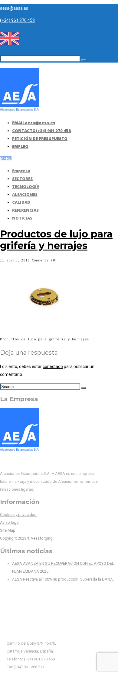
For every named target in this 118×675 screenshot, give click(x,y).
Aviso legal (9, 522)
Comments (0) (44, 260)
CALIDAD (21, 202)
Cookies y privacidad (18, 514)
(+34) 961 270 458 (17, 20)
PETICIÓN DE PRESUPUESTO (39, 138)
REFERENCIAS (25, 210)
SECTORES (22, 178)
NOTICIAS (22, 218)
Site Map (7, 530)
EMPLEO (20, 146)
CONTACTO (41, 130)
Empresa (21, 170)
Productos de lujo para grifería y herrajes (56, 239)
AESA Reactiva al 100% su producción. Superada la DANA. (63, 579)
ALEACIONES (25, 194)
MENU (5, 158)
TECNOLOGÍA (25, 186)
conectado (53, 366)
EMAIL (33, 122)
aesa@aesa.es (14, 8)
